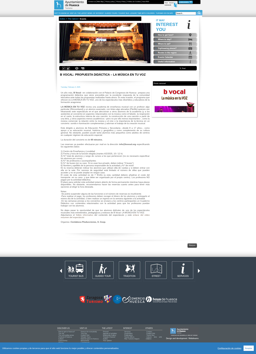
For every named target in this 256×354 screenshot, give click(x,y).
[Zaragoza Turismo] (91, 302)
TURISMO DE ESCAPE (164, 13)
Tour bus (84, 333)
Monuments (85, 340)
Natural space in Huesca (90, 339)
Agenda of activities (110, 333)
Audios (105, 339)
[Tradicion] (129, 281)
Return (192, 245)
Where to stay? (165, 39)
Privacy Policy (121, 1)
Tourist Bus (150, 335)
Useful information (166, 61)
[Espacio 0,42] (117, 303)
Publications (128, 335)
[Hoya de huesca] (161, 302)
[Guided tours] (102, 281)
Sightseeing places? (167, 48)
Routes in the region (167, 53)
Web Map (100, 1)
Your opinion (107, 340)
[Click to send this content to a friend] (82, 70)
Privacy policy (110, 1)
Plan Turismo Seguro (131, 339)
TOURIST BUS (123, 13)
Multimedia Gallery (109, 335)
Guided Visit (85, 335)
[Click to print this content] (76, 70)
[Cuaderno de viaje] (199, 1)
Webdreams (193, 338)
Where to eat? (164, 44)
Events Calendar (165, 57)
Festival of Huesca (65, 337)
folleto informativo (84, 215)
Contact (149, 332)
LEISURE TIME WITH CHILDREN (142, 13)
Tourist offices (129, 337)
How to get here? (165, 35)
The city (61, 333)
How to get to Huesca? (66, 332)
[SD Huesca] (107, 303)
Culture (61, 339)
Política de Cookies (134, 1)
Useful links (128, 333)
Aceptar (248, 348)
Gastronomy (62, 340)
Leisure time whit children (154, 338)
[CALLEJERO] (155, 281)
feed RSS (145, 1)
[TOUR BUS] (75, 281)
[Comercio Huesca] (133, 302)
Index (62, 18)
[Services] (182, 281)
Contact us (92, 1)
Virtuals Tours (86, 337)
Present (106, 332)
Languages (184, 2)
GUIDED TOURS (111, 13)
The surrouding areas (66, 335)
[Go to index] (70, 9)
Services (127, 332)
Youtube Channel (109, 337)
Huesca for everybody (89, 332)
